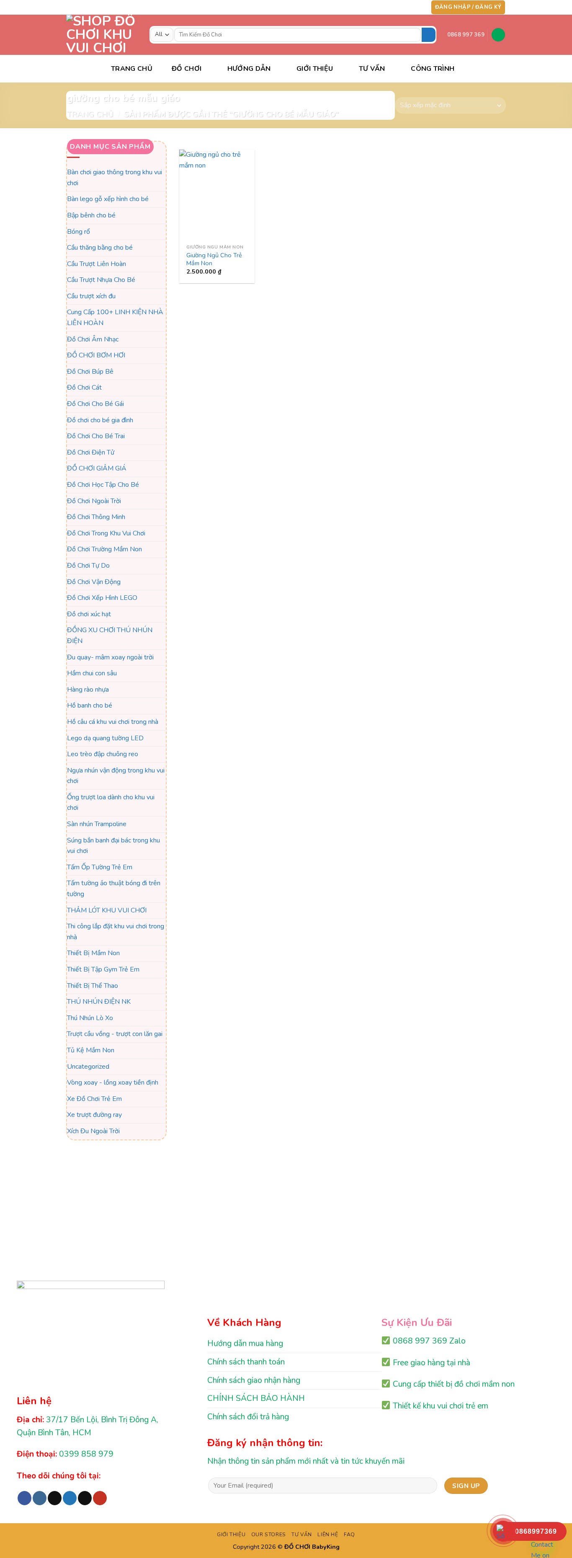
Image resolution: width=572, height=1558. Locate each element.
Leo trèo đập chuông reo (102, 754)
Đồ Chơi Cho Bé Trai (96, 436)
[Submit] (428, 35)
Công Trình (432, 68)
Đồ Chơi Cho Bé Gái (95, 403)
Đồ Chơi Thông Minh (96, 517)
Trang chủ (90, 114)
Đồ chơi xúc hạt (89, 614)
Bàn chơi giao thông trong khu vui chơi (114, 178)
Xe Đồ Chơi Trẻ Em (94, 1098)
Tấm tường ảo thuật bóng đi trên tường (113, 889)
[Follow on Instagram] (386, 7)
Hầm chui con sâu (92, 673)
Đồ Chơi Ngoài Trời (94, 501)
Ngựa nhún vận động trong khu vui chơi (116, 776)
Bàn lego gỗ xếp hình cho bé (108, 199)
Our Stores (268, 1534)
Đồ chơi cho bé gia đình (100, 420)
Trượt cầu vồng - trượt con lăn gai (114, 1034)
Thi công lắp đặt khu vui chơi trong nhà (115, 932)
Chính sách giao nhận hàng (253, 1380)
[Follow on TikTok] (394, 7)
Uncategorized (88, 1066)
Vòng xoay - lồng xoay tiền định (112, 1082)
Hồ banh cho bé (89, 706)
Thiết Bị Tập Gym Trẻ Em (103, 969)
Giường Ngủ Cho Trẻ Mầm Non (214, 259)
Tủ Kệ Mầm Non (90, 1050)
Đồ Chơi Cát (84, 388)
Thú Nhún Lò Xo (90, 1018)
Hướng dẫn (249, 68)
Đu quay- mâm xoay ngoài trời (110, 657)
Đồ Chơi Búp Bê (90, 371)
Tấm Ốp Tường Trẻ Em (99, 867)
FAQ (349, 1534)
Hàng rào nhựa (88, 689)
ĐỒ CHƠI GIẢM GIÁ (96, 468)
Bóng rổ (78, 231)
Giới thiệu (314, 68)
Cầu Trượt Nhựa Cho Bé (101, 280)
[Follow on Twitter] (402, 7)
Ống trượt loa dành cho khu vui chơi (111, 803)
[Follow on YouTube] (418, 7)
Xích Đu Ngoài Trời (93, 1131)
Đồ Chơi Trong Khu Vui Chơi (106, 533)
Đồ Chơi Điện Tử (90, 452)
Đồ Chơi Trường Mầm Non (104, 549)
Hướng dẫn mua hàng (245, 1343)
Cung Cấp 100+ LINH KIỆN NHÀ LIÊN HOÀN (115, 318)
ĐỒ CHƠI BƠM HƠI (96, 355)
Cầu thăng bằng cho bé (100, 247)
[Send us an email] (410, 7)
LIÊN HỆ (327, 1534)
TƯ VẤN (372, 68)
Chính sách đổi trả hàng (248, 1416)
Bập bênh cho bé (91, 215)
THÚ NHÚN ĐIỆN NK (99, 1001)
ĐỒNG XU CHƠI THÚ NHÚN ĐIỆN (109, 636)
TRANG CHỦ (131, 68)
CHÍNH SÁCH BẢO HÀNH (256, 1398)
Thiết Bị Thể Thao (92, 985)
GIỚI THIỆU (231, 1534)
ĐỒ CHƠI (186, 68)
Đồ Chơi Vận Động (94, 582)
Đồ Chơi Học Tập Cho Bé (103, 484)
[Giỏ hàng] (498, 35)
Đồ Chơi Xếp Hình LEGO (102, 597)
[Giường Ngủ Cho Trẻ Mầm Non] (217, 195)
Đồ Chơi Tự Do (88, 565)
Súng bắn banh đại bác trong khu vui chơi (113, 846)
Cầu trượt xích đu (91, 296)
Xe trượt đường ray (94, 1115)
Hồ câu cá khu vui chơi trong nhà (112, 721)
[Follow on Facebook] (378, 7)
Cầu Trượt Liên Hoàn (96, 264)
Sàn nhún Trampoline (96, 824)
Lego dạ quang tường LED (105, 738)
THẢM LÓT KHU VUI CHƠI (107, 910)
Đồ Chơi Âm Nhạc (93, 339)
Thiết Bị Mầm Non (93, 953)
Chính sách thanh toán (246, 1361)
